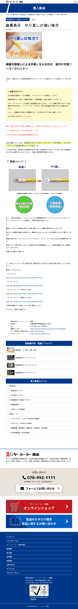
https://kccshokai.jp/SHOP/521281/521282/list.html (24, 285)
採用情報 (9, 561)
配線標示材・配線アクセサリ (21, 400)
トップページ (11, 537)
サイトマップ (11, 569)
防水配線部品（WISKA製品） (21, 432)
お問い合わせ (11, 565)
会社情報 (9, 557)
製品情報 (9, 549)
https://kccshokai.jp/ (36, 331)
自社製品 (13, 386)
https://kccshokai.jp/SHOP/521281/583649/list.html (24, 301)
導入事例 (9, 553)
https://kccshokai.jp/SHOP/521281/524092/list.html (24, 278)
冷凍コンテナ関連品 (18, 409)
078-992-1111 (41, 477)
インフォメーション (13, 541)
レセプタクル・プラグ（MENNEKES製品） (25, 418)
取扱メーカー (14, 414)
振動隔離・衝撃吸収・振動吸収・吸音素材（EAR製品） (30, 428)
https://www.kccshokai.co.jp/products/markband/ (48, 329)
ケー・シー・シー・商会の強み (16, 545)
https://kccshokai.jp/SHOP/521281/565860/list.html (24, 293)
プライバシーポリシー (13, 573)
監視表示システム (17, 390)
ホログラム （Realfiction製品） (22, 423)
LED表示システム (17, 395)
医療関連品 (15, 404)
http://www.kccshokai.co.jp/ (40, 333)
